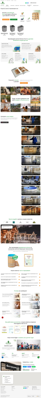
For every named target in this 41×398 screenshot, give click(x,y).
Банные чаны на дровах (3, 391)
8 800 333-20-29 (33, 2)
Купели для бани (2, 389)
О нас (12, 387)
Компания (13, 386)
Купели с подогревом (3, 388)
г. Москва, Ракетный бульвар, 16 (36, 389)
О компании (12, 0)
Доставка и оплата (8, 0)
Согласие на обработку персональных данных (5, 395)
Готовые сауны (2, 387)
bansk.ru (3, 227)
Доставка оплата (13, 388)
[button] (13, 19)
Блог (5, 0)
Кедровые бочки (2, 390)
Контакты (15, 0)
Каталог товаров (2, 0)
